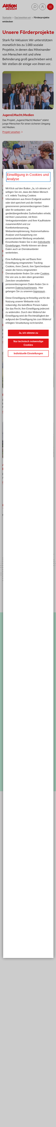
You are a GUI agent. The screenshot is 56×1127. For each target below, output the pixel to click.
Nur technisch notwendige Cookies (28, 343)
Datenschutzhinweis (26, 288)
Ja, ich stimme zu (28, 333)
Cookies (44, 273)
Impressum (39, 291)
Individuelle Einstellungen (28, 353)
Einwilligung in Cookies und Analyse (28, 177)
